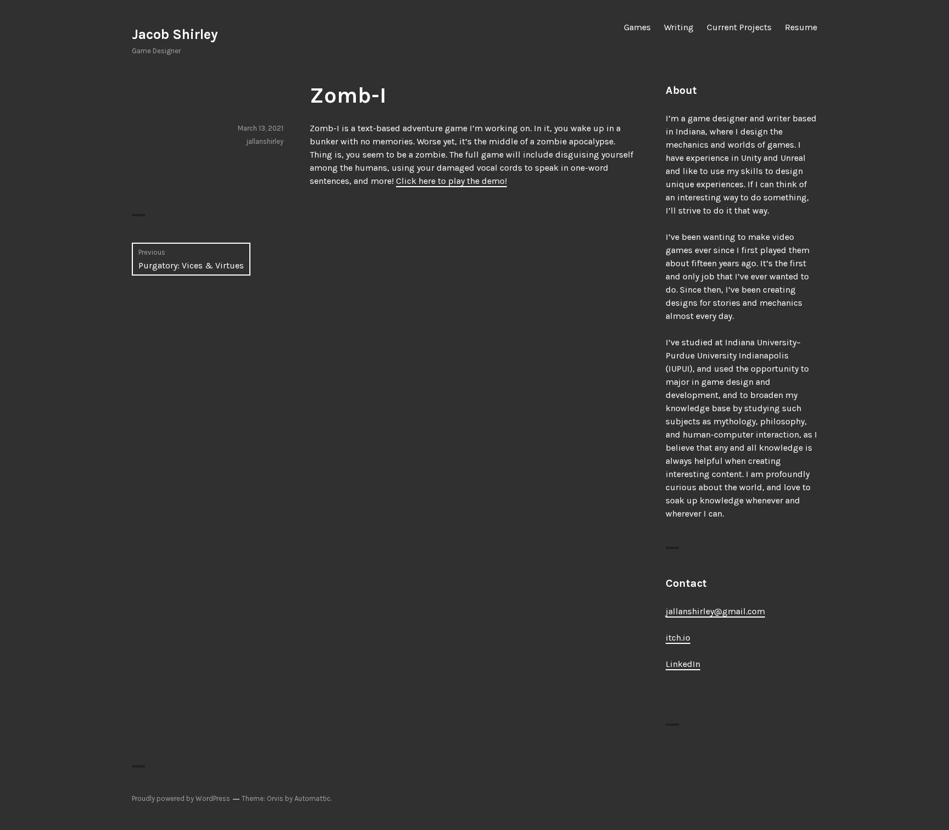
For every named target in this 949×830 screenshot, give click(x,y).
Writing (679, 27)
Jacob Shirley (175, 34)
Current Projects (739, 27)
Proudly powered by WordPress (181, 798)
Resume (801, 27)
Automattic (312, 798)
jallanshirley (264, 141)
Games (637, 27)
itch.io (678, 637)
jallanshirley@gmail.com (715, 611)
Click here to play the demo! (451, 181)
